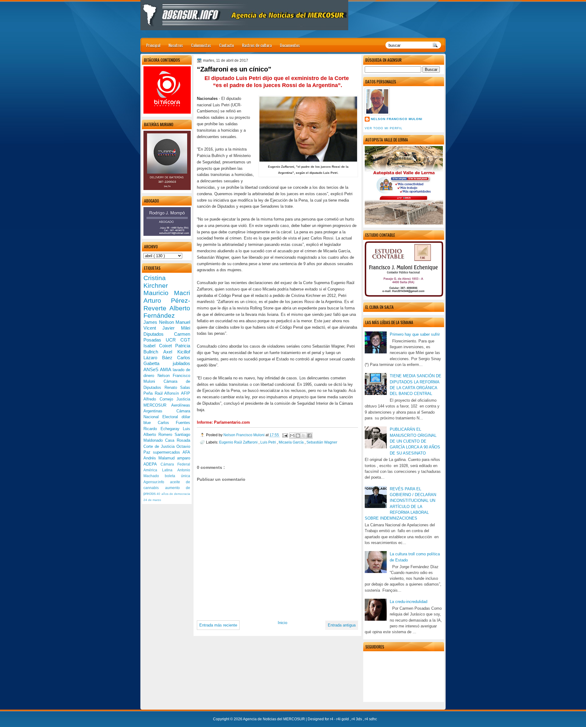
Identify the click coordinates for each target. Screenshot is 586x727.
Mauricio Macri (166, 292)
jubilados (181, 363)
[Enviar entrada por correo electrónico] (284, 435)
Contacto (226, 45)
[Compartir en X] (304, 436)
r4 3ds (357, 719)
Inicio (282, 622)
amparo (183, 458)
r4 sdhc (371, 719)
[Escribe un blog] (298, 436)
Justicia (183, 399)
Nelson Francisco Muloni (396, 119)
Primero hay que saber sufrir (415, 334)
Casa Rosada (177, 440)
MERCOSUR (157, 405)
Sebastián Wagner (321, 442)
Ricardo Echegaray (163, 428)
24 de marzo (152, 500)
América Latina (160, 470)
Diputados (158, 334)
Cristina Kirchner (155, 281)
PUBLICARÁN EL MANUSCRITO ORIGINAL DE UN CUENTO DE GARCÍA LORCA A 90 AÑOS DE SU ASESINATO (415, 441)
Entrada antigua (342, 625)
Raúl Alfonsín (168, 393)
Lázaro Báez (160, 357)
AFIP (185, 393)
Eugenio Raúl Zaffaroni (239, 442)
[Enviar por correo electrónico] (292, 436)
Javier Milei (176, 328)
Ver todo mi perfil (384, 128)
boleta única (177, 476)
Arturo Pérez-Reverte (166, 304)
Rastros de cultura (257, 45)
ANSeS (151, 369)
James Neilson (159, 322)
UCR (173, 339)
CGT (185, 339)
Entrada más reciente (218, 625)
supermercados (168, 452)
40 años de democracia (173, 493)
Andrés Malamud (160, 458)
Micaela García (292, 442)
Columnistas (201, 45)
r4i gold (343, 719)
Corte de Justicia (159, 446)
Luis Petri (268, 442)
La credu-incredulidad (408, 601)
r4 (332, 719)
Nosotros (175, 45)
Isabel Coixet (159, 345)
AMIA (166, 369)
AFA (186, 452)
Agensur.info (156, 482)
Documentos (290, 45)
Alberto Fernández (166, 312)
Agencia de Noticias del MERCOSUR (274, 719)
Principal (153, 45)
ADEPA (152, 464)
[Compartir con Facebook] (309, 436)
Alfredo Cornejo (159, 399)
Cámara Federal (175, 464)
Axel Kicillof (176, 351)
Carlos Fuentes (174, 422)
